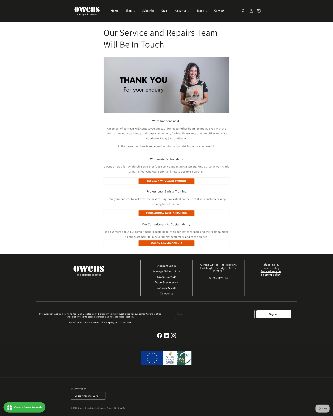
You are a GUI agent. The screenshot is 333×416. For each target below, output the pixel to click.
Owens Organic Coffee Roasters (92, 408)
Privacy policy (270, 268)
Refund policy (270, 265)
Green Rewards (166, 277)
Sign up (273, 314)
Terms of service (271, 271)
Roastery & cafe (167, 288)
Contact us (166, 293)
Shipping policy (271, 275)
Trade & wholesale (166, 282)
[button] (243, 11)
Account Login (166, 266)
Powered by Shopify (116, 408)
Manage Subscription (166, 271)
